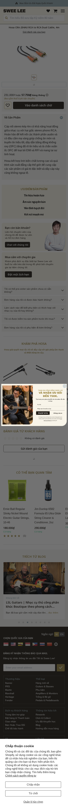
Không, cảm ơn (57, 413)
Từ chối (33, 793)
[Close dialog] (64, 386)
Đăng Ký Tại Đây (43, 413)
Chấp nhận (33, 784)
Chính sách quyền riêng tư (20, 775)
